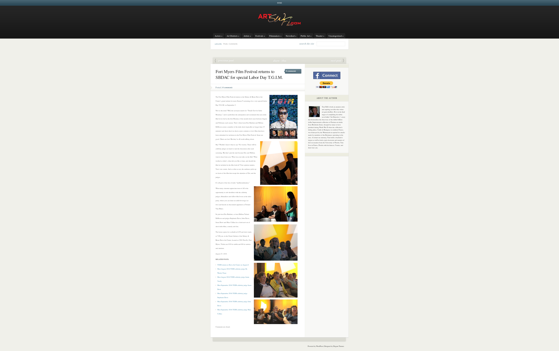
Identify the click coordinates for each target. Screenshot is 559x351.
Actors (218, 35)
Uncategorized (336, 35)
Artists (247, 35)
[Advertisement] (327, 204)
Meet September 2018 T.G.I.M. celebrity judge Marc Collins (224, 61)
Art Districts (233, 35)
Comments (233, 44)
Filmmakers (275, 35)
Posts (225, 44)
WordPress (319, 346)
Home (279, 3)
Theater (320, 35)
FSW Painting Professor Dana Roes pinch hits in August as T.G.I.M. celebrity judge (337, 61)
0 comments (291, 71)
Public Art (306, 35)
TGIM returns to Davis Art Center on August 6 (233, 265)
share (277, 60)
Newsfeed (291, 35)
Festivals (260, 35)
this (283, 60)
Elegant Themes (338, 346)
